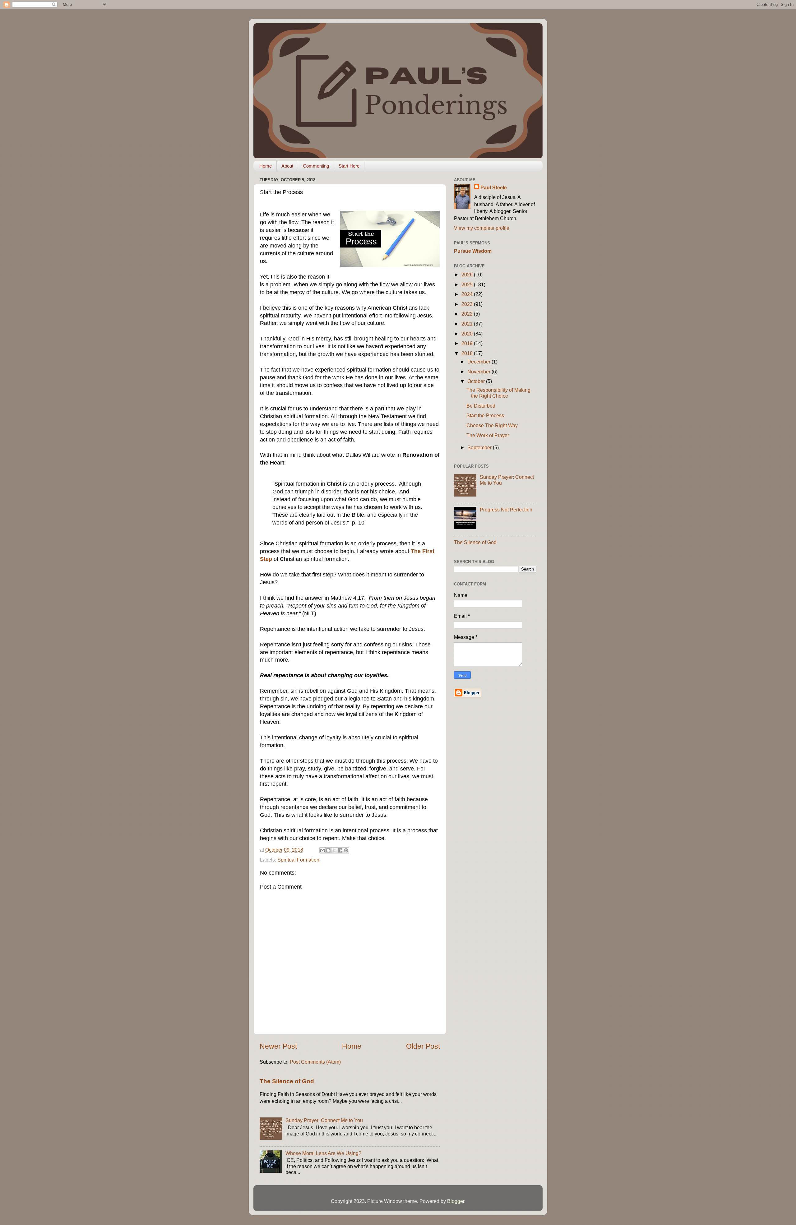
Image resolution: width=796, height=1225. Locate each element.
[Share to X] (334, 850)
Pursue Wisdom (473, 251)
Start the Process (485, 415)
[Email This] (322, 850)
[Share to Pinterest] (346, 850)
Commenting (316, 166)
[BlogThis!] (328, 850)
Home (265, 166)
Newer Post (278, 1046)
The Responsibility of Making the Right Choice (498, 393)
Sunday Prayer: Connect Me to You (324, 1120)
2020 (467, 333)
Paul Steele (493, 187)
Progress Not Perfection (506, 509)
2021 (467, 323)
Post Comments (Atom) (315, 1062)
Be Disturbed (480, 406)
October (476, 381)
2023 (467, 304)
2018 (467, 353)
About (287, 166)
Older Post (423, 1046)
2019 (467, 343)
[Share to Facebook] (340, 850)
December (479, 361)
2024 (467, 294)
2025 (467, 284)
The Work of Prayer (487, 435)
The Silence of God (287, 1081)
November (479, 371)
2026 (467, 274)
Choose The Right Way (492, 425)
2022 (467, 314)
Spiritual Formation (298, 859)
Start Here (349, 166)
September (480, 447)
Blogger (455, 1201)
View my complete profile (481, 228)
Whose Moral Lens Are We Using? (323, 1153)
